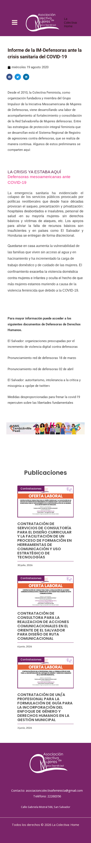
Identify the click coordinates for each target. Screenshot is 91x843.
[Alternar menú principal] (14, 22)
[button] (9, 77)
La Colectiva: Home (70, 22)
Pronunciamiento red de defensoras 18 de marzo (42, 358)
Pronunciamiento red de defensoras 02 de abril (40, 369)
